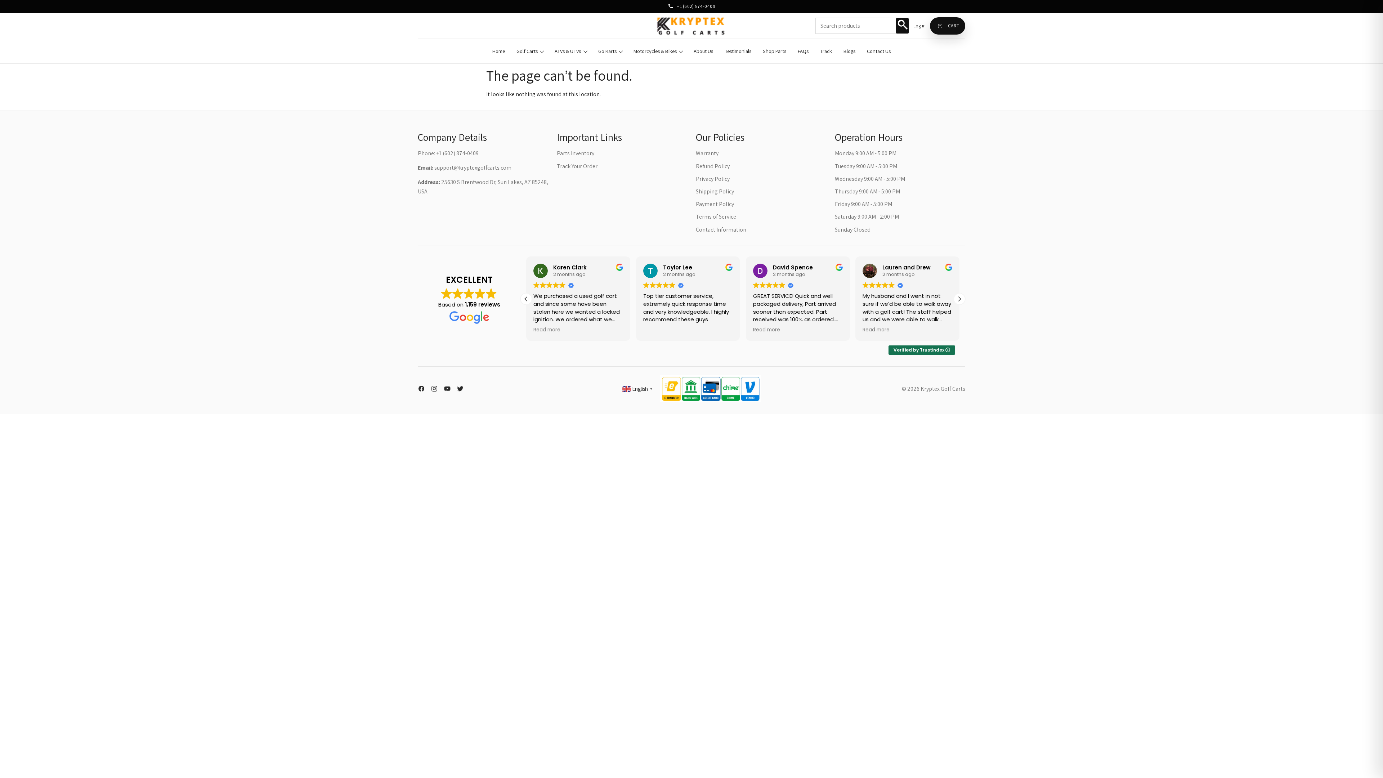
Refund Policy (713, 166)
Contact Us (879, 51)
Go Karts (607, 51)
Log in (919, 26)
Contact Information (721, 229)
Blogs (849, 51)
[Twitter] (460, 388)
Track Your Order (577, 166)
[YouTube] (447, 388)
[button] (959, 299)
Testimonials (738, 51)
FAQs (803, 51)
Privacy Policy (713, 179)
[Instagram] (434, 388)
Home (498, 51)
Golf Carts (527, 51)
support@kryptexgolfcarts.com (472, 167)
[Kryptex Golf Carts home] (691, 26)
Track (826, 51)
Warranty (707, 153)
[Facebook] (421, 388)
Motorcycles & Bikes (655, 51)
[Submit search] (902, 25)
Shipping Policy (715, 191)
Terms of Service (716, 216)
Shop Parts (774, 51)
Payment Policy (715, 204)
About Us (703, 51)
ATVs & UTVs (568, 51)
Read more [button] (546, 330)
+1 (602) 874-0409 (695, 6)
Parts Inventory (575, 153)
